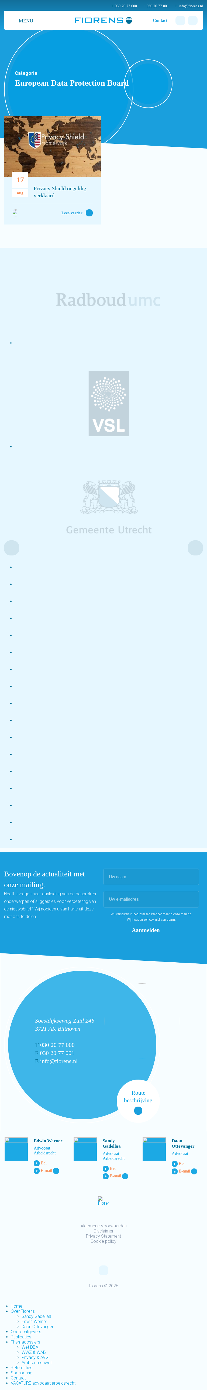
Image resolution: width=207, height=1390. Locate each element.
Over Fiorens (23, 1311)
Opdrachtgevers (26, 1331)
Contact (160, 20)
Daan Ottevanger (183, 1143)
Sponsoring (21, 1372)
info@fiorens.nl (189, 6)
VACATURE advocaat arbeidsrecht (43, 1383)
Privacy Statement (103, 1236)
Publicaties (21, 1336)
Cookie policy (103, 1241)
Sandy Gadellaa (112, 1143)
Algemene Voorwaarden (104, 1225)
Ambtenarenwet (37, 1362)
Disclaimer (103, 1231)
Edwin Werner (48, 1140)
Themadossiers (25, 1342)
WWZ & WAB (34, 1352)
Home (16, 1306)
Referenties (21, 1367)
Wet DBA (30, 1347)
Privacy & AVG (35, 1357)
